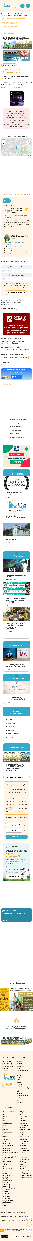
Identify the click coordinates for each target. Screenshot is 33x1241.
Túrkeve (9, 16)
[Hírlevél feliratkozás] (2, 1230)
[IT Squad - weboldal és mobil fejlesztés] (29, 1236)
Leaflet (29, 155)
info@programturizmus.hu (12, 124)
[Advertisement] (16, 402)
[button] (17, 147)
